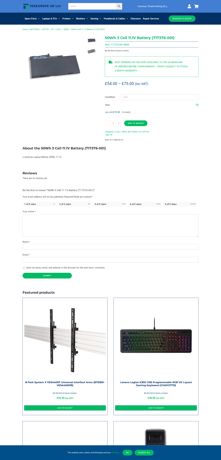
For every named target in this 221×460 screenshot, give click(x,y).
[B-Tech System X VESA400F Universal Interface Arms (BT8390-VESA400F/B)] (65, 301)
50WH (124, 132)
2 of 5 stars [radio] (65, 204)
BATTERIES (133, 132)
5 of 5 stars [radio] (171, 204)
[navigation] (152, 6)
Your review (29, 211)
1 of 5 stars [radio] (30, 204)
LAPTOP (145, 132)
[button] (182, 19)
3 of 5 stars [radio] (100, 204)
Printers (66, 18)
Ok (127, 452)
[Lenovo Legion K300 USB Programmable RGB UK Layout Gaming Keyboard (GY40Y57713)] (156, 301)
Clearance (135, 18)
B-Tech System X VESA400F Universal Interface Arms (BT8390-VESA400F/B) (65, 384)
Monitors (80, 18)
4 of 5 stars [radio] (135, 204)
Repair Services (151, 18)
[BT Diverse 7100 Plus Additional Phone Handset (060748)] (156, 425)
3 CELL (118, 132)
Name (26, 242)
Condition (110, 97)
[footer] (42, 4)
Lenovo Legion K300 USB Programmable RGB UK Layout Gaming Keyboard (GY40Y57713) (156, 384)
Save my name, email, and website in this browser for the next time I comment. (65, 267)
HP (140, 132)
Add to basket (136, 123)
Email (26, 254)
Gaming (94, 18)
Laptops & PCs (49, 18)
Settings (115, 452)
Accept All (144, 452)
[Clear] (197, 105)
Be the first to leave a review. (117, 51)
